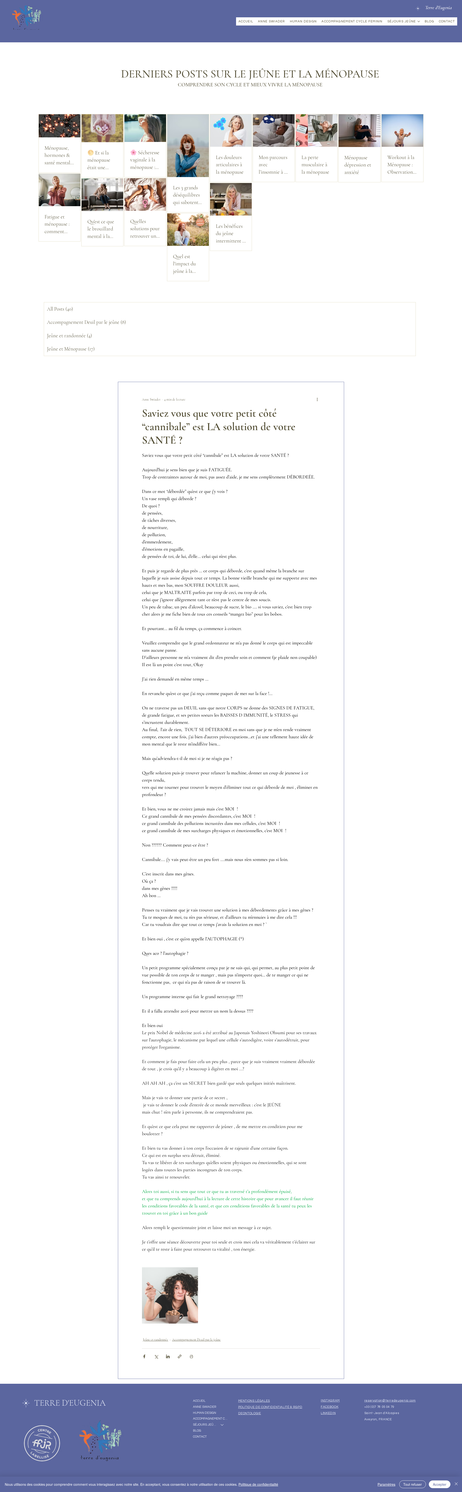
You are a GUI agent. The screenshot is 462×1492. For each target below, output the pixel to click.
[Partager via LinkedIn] (168, 1356)
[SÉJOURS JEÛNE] (222, 1425)
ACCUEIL (199, 1401)
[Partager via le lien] (179, 1356)
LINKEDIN (328, 1413)
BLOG (197, 1430)
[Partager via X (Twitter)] (156, 1356)
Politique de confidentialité (258, 1484)
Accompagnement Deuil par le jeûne (196, 1340)
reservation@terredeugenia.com (390, 1400)
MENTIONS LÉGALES (254, 1401)
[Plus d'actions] (317, 399)
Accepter (439, 1484)
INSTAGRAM (330, 1400)
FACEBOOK (329, 1407)
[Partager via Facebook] (144, 1356)
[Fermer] (456, 1484)
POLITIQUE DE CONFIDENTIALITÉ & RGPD (270, 1407)
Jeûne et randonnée (155, 1340)
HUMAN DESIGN (204, 1413)
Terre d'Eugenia (438, 8)
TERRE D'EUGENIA (70, 1403)
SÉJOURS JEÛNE (204, 1424)
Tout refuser (412, 1484)
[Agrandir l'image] (170, 1295)
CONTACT (200, 1436)
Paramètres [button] (386, 1484)
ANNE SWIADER (204, 1407)
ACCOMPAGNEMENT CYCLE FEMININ (210, 1418)
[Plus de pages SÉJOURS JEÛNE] (418, 21)
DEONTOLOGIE (249, 1413)
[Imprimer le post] (191, 1356)
